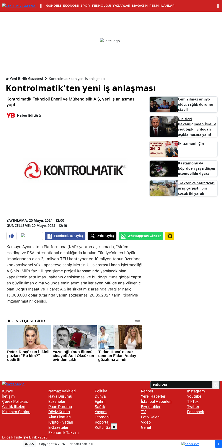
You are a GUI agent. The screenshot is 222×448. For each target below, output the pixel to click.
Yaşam (101, 412)
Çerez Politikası (15, 401)
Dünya (100, 396)
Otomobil (102, 417)
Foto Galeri (150, 417)
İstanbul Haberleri (156, 401)
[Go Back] (218, 444)
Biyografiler (150, 406)
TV (143, 412)
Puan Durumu (60, 406)
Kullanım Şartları (16, 412)
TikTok (193, 401)
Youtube (194, 396)
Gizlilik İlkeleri (13, 406)
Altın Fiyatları (59, 417)
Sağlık (100, 406)
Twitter (193, 406)
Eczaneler (56, 401)
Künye (7, 391)
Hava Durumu (60, 396)
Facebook (195, 412)
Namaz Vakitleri (62, 391)
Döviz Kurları (59, 412)
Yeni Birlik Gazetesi (26, 78)
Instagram (196, 391)
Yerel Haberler (153, 396)
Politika (101, 391)
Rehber (147, 391)
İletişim (8, 396)
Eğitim (100, 401)
